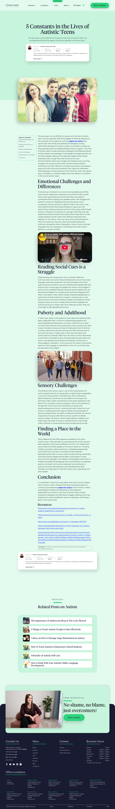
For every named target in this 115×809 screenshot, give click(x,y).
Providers (77, 5)
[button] (32, 5)
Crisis (107, 806)
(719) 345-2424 (11, 752)
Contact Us (36, 766)
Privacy (52, 806)
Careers (62, 747)
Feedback (70, 806)
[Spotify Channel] (21, 764)
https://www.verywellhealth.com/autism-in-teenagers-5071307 (62, 522)
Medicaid (89, 806)
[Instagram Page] (10, 764)
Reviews (35, 761)
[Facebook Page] (7, 764)
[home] (12, 5)
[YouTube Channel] (14, 764)
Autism (58, 50)
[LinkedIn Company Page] (17, 764)
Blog (34, 763)
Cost (34, 755)
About (34, 747)
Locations (35, 753)
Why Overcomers (64, 750)
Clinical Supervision (65, 753)
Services (35, 750)
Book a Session (100, 5)
